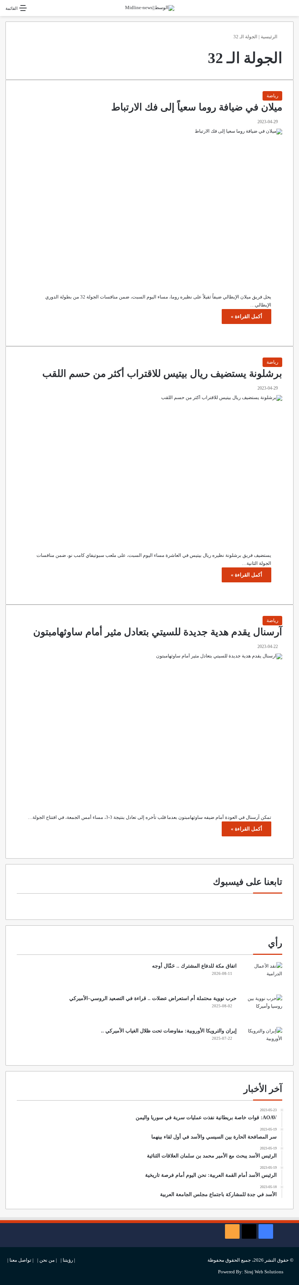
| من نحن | (47, 1260)
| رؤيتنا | (68, 1260)
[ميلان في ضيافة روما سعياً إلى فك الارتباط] (149, 205)
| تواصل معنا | (20, 1260)
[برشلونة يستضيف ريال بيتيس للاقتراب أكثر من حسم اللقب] (149, 467)
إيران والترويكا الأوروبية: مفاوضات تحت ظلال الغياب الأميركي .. (169, 1031)
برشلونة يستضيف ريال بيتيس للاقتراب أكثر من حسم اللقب (162, 373)
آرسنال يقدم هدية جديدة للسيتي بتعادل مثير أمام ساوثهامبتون (157, 631)
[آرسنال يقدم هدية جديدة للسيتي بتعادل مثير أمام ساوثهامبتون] (149, 728)
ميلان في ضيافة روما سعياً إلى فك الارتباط (196, 107)
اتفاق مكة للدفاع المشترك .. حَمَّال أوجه (194, 966)
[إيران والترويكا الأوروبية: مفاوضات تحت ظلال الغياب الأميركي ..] (262, 1040)
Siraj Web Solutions (263, 1271)
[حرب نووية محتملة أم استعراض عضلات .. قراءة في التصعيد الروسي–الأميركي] (262, 1008)
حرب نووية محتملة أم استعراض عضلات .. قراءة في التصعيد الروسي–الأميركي (153, 998)
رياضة (272, 95)
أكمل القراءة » (246, 316)
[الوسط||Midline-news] (149, 8)
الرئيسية (270, 36)
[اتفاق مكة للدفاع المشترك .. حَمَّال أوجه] (262, 975)
